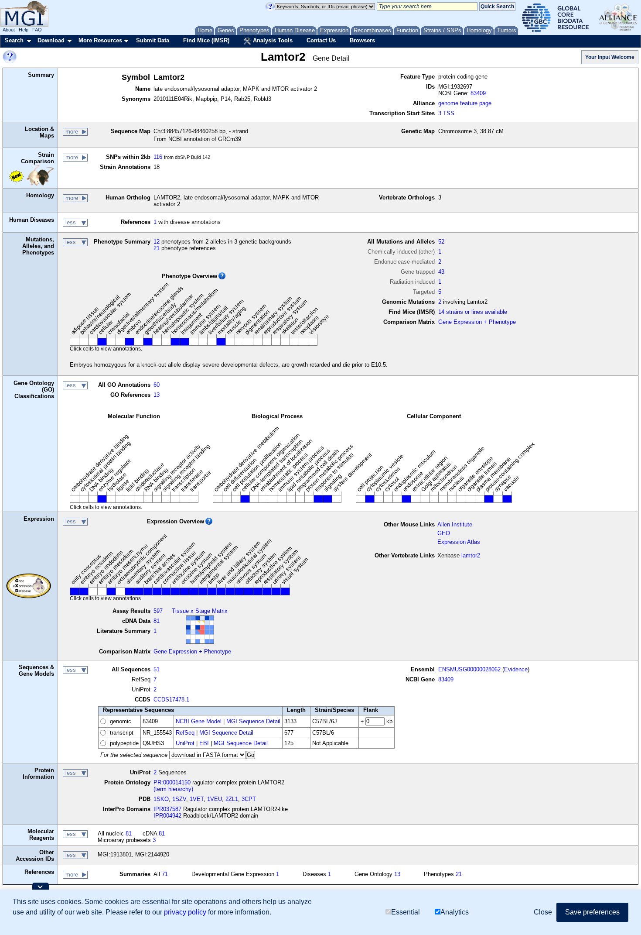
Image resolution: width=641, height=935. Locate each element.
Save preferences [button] (592, 912)
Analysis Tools (272, 40)
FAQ (37, 29)
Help (23, 29)
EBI (204, 743)
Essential (405, 912)
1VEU (214, 799)
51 (156, 669)
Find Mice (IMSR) (206, 40)
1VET (197, 799)
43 (441, 271)
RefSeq (185, 732)
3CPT (249, 799)
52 (441, 241)
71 (165, 874)
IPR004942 (167, 815)
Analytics (454, 912)
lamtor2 (470, 555)
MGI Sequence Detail (253, 721)
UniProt (185, 743)
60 (156, 385)
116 (157, 157)
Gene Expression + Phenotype (477, 322)
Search (14, 40)
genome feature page (464, 103)
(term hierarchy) (173, 789)
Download (51, 40)
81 (156, 621)
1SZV (179, 799)
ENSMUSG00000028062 (469, 669)
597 (158, 611)
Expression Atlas (458, 542)
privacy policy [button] (185, 912)
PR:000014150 (172, 782)
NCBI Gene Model (199, 721)
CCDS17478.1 (171, 699)
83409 (478, 93)
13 (156, 395)
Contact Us (321, 40)
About (9, 29)
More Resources (100, 40)
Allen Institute (454, 524)
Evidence (516, 669)
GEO (443, 533)
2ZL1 (231, 799)
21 (156, 248)
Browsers (362, 40)
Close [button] (543, 912)
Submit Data (152, 40)
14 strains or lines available (472, 312)
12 (156, 241)
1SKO (161, 799)
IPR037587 (167, 809)
